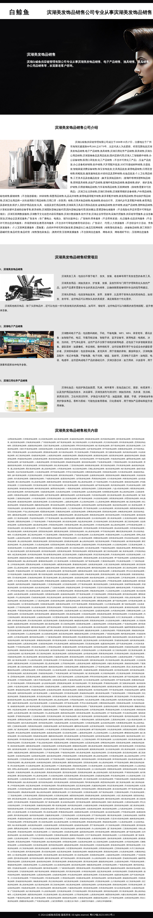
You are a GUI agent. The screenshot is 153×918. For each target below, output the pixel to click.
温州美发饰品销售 (87, 485)
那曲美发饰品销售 (26, 558)
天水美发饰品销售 (81, 535)
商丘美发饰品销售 (42, 650)
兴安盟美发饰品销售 (60, 617)
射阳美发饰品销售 (116, 538)
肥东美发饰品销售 (73, 545)
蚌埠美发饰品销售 (106, 528)
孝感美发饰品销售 (25, 819)
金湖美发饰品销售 (137, 558)
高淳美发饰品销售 (77, 630)
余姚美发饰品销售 (69, 455)
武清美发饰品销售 (89, 650)
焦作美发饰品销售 (26, 588)
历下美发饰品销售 (101, 482)
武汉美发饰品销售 (111, 442)
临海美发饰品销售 (68, 594)
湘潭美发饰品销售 (58, 489)
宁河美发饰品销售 (23, 647)
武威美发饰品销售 (85, 555)
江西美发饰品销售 (116, 597)
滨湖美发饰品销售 (50, 475)
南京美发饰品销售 (61, 439)
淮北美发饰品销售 (135, 462)
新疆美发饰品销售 (87, 667)
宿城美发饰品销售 (38, 455)
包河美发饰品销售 (87, 459)
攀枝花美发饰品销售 (124, 531)
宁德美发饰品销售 (108, 548)
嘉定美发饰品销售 (90, 640)
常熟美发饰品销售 (69, 538)
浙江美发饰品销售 (77, 548)
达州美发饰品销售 (90, 654)
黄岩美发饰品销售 (56, 459)
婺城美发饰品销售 (23, 690)
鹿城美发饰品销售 (85, 455)
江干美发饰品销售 (38, 522)
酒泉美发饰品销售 (63, 604)
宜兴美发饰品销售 (19, 578)
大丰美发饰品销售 (38, 498)
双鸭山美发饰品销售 (20, 769)
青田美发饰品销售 (69, 482)
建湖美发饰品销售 (83, 518)
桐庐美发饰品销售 (28, 640)
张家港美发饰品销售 (15, 809)
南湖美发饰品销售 (101, 455)
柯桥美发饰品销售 (130, 479)
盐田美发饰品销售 (89, 505)
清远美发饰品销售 (137, 654)
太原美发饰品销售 (68, 446)
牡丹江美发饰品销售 (124, 617)
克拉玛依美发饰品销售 (25, 472)
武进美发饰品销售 (35, 475)
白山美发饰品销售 (128, 535)
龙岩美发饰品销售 (44, 508)
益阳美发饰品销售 (73, 601)
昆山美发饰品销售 (21, 568)
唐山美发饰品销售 (49, 469)
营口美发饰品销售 (33, 591)
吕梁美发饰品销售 (118, 571)
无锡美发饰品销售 (59, 528)
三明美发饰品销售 (120, 462)
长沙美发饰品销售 (95, 442)
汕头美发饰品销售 (106, 508)
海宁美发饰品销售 (92, 561)
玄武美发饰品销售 (125, 472)
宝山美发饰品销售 (33, 634)
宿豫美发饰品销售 (37, 479)
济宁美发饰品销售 (85, 584)
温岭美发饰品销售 (101, 607)
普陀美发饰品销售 (46, 548)
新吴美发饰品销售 (106, 558)
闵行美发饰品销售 (56, 485)
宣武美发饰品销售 (40, 485)
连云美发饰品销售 (69, 498)
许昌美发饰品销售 (135, 614)
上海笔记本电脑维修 (103, 901)
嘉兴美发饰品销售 (28, 508)
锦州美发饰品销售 (61, 574)
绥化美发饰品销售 (135, 637)
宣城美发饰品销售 (121, 640)
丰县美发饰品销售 (21, 687)
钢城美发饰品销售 (81, 621)
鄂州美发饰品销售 (80, 551)
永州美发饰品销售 (21, 637)
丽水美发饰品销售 (52, 624)
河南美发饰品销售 (14, 657)
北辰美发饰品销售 (21, 838)
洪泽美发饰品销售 (54, 498)
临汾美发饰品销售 (26, 835)
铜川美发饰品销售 (128, 469)
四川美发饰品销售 (112, 660)
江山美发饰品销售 (102, 502)
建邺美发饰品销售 (68, 495)
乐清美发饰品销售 (77, 561)
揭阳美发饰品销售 (21, 663)
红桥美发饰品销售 (38, 538)
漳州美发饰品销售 (90, 528)
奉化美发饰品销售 (23, 733)
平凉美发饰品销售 (14, 822)
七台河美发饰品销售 (112, 604)
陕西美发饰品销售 (56, 667)
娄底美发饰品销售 (104, 614)
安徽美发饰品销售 (38, 584)
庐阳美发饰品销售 (56, 525)
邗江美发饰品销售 (81, 452)
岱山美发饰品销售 (38, 482)
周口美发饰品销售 (30, 657)
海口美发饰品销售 (80, 442)
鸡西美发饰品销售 (21, 495)
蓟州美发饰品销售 (19, 621)
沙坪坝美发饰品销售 (134, 525)
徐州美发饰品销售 (106, 640)
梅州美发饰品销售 (128, 634)
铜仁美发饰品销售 (126, 551)
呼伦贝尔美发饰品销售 (135, 571)
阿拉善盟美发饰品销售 (87, 637)
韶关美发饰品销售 (33, 551)
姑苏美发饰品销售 (83, 495)
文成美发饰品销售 (108, 630)
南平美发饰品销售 (102, 485)
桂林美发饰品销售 (30, 531)
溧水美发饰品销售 (35, 621)
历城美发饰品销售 (89, 545)
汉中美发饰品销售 (14, 574)
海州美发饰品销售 (130, 452)
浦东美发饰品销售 (89, 462)
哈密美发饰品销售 (50, 515)
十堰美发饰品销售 (73, 489)
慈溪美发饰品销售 (68, 479)
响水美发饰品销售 (19, 825)
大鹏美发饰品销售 (128, 621)
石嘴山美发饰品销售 (96, 469)
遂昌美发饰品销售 (40, 525)
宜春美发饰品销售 (25, 832)
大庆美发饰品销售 (25, 789)
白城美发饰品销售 (77, 574)
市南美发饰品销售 (118, 459)
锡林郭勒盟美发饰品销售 (134, 627)
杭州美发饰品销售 (108, 439)
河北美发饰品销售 (37, 663)
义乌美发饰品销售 (112, 578)
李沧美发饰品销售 (104, 545)
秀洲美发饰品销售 (99, 479)
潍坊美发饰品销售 (114, 568)
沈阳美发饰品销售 (46, 449)
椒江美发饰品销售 (133, 502)
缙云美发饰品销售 (25, 736)
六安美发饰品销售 (54, 584)
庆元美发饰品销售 (19, 812)
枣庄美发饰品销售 (90, 508)
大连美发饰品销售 (42, 472)
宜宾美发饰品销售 (92, 644)
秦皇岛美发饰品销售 (15, 492)
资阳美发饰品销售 (69, 637)
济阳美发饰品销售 (114, 594)
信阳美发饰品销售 (75, 654)
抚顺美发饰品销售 (66, 515)
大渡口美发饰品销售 (112, 564)
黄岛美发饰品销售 (58, 505)
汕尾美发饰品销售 (30, 644)
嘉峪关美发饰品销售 (20, 703)
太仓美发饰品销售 (128, 591)
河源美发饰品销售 (132, 647)
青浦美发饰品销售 (69, 647)
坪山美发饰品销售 (23, 597)
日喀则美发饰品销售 (93, 472)
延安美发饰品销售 (69, 555)
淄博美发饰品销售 (25, 720)
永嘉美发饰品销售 (37, 594)
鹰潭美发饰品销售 (14, 782)
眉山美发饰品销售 (128, 660)
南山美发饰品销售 (118, 525)
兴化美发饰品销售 (101, 498)
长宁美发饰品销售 (44, 528)
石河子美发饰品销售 (79, 604)
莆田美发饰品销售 (68, 568)
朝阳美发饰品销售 (128, 564)
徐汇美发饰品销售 (135, 505)
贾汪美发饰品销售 (50, 578)
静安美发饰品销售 (19, 799)
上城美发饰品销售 (54, 455)
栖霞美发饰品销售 (54, 538)
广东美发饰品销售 (130, 624)
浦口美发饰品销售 (123, 574)
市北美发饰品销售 (116, 482)
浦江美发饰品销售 (132, 522)
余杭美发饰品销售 (21, 594)
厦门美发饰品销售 (101, 597)
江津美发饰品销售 (54, 647)
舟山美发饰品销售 (85, 597)
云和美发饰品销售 (17, 564)
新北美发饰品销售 (114, 495)
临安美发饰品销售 (50, 621)
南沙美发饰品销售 (40, 611)
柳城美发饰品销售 (116, 647)
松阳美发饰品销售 (58, 545)
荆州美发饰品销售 (89, 601)
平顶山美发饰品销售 (31, 512)
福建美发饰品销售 (52, 568)
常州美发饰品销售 (26, 739)
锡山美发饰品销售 (68, 518)
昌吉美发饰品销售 (97, 535)
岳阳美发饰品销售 (64, 551)
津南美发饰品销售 (97, 591)
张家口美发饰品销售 (102, 571)
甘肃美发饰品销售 (71, 667)
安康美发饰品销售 (47, 604)
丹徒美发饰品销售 (37, 518)
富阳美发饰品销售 (54, 607)
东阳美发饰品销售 (52, 594)
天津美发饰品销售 (30, 439)
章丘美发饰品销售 (37, 581)
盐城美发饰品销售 (102, 611)
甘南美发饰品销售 (73, 650)
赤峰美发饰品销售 (125, 512)
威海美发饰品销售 (58, 614)
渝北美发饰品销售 (99, 581)
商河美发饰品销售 (59, 640)
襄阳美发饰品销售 (61, 531)
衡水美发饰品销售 (101, 627)
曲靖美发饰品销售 (14, 700)
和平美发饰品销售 (109, 449)
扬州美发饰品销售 (69, 597)
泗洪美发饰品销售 (56, 541)
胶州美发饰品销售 (130, 594)
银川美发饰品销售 (102, 446)
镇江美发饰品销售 (71, 485)
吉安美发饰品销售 (69, 584)
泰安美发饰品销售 (26, 601)
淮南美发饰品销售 (123, 548)
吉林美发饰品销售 (118, 667)
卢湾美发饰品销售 (114, 581)
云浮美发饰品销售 (68, 663)
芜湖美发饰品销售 (83, 624)
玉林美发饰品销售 (116, 584)
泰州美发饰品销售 (85, 647)
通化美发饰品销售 (81, 515)
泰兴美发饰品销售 (21, 479)
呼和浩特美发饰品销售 (85, 446)
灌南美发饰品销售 (14, 561)
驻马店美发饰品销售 (109, 657)
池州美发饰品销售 (101, 647)
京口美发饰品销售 (85, 538)
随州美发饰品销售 (37, 637)
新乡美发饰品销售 (54, 571)
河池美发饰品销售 (19, 868)
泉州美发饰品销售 (123, 439)
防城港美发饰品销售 (24, 881)
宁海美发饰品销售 (54, 522)
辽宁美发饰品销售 (102, 667)
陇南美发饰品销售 (104, 637)
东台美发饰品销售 (38, 607)
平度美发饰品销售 (25, 611)
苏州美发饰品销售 (58, 462)
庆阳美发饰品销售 (92, 617)
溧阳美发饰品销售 (90, 558)
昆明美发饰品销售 (17, 677)
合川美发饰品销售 (104, 650)
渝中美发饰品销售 (26, 462)
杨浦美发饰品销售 (21, 624)
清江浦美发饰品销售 (113, 452)
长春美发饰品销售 (61, 449)
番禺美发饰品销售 (21, 829)
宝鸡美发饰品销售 (78, 492)
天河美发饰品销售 (102, 525)
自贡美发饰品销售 (78, 512)
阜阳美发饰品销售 (59, 508)
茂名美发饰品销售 (73, 614)
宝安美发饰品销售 (135, 545)
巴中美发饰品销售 (66, 660)
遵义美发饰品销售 (17, 469)
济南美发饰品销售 (33, 442)
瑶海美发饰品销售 (26, 505)
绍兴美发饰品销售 (92, 548)
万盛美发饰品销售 (61, 657)
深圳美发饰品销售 (46, 465)
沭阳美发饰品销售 (116, 498)
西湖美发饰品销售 (71, 541)
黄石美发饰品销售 (108, 465)
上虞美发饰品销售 (71, 502)
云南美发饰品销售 (125, 657)
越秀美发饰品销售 (133, 459)
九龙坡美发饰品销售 (27, 779)
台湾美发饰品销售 (17, 852)
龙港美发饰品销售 (81, 578)
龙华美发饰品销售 (83, 581)
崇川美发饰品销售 (66, 452)
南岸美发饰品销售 (104, 505)
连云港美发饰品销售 (50, 634)
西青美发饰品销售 (108, 574)
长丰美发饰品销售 (21, 581)
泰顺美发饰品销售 (44, 640)
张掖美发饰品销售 (30, 574)
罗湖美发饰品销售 (23, 716)
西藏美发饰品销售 (26, 901)
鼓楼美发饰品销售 (125, 449)
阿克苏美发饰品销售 (102, 555)
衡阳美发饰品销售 (137, 508)
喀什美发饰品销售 (46, 574)
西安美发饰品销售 (133, 446)
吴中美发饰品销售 (17, 683)
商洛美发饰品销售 (77, 617)
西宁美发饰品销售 (118, 446)
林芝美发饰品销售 (112, 515)
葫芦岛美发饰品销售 (124, 644)
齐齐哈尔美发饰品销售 (75, 472)
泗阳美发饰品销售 (23, 522)
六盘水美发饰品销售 (121, 489)
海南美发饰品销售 (14, 644)
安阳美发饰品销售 (77, 531)
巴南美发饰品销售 (38, 597)
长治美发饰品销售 (19, 535)
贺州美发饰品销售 (21, 802)
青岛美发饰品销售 (30, 465)
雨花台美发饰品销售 (59, 558)
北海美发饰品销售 (46, 644)
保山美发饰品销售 (92, 531)
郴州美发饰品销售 (38, 627)
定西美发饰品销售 (14, 630)
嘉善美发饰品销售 (40, 502)
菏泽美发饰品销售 (121, 654)
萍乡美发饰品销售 (133, 485)
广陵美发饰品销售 (81, 475)
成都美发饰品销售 (35, 446)
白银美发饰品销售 (35, 515)
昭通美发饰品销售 (47, 512)
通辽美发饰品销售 (35, 535)
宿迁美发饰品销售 (135, 650)
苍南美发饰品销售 (66, 621)
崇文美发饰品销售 (28, 528)
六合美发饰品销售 (112, 591)
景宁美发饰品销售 (83, 594)
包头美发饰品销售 (80, 469)
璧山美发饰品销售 (52, 663)
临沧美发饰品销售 (42, 588)
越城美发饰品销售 (132, 455)
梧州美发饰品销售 (49, 551)
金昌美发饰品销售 (94, 492)
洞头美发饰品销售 (69, 522)
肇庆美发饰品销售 (101, 584)
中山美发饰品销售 (35, 660)
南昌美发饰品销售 (17, 442)
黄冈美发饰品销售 (120, 614)
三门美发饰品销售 (14, 796)
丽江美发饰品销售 (111, 551)
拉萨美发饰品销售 (94, 449)
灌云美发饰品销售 (114, 518)
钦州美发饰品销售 (23, 627)
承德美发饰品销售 (73, 588)
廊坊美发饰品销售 (28, 617)
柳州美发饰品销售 (42, 489)
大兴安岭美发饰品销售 (19, 878)
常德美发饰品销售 (23, 571)
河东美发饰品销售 (128, 515)
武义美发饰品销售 (87, 502)
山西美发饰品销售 (83, 663)
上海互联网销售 (57, 901)
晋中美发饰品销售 (89, 588)
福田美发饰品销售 (25, 693)
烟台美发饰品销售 (17, 551)
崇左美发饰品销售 (61, 465)
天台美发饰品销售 (42, 545)
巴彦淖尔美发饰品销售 (106, 588)
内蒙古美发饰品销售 (115, 663)
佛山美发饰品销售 (14, 531)
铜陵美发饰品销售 (81, 634)
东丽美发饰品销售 (42, 558)
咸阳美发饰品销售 (19, 515)
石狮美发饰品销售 (133, 611)
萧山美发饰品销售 (66, 578)
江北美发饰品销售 (25, 485)
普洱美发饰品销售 (69, 571)
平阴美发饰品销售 (123, 630)
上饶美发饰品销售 (99, 624)
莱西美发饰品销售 (97, 621)
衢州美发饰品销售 (21, 815)
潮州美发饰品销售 (97, 660)
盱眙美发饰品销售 (132, 538)
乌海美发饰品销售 (47, 492)
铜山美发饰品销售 (30, 561)
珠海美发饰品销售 (26, 489)
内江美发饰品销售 (26, 848)
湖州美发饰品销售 (75, 528)
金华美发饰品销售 (37, 568)
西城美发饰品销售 (73, 462)
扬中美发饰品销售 (19, 475)
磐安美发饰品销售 (25, 776)
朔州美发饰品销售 (32, 492)
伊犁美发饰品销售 (17, 591)
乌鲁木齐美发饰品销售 (28, 449)
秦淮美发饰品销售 (19, 749)
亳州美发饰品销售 (118, 485)
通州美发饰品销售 (66, 475)
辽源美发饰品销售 (19, 726)
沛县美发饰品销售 (19, 710)
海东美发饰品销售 (112, 469)
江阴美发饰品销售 (61, 548)
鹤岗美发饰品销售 (97, 515)
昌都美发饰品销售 (37, 495)
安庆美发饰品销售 (26, 614)
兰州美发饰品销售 (25, 680)
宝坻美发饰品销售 (26, 871)
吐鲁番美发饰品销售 (110, 492)
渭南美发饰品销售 (66, 535)
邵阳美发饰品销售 (46, 531)
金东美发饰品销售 (21, 713)
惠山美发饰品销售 (130, 495)
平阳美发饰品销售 (69, 607)
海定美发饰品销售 (120, 505)
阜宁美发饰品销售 (121, 558)
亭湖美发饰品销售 (97, 452)
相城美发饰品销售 (17, 706)
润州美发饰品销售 (75, 558)
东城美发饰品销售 (77, 439)
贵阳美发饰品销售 (19, 446)
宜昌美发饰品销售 (14, 512)
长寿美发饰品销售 (75, 640)
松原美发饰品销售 (133, 555)
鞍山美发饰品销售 (127, 492)
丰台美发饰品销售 (30, 548)
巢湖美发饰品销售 (132, 607)
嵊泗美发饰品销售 (118, 502)
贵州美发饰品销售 (50, 660)
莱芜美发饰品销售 (77, 657)
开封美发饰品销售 (123, 465)
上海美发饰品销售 (42, 462)
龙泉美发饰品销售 (116, 607)
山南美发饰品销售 (23, 538)
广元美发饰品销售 (58, 588)
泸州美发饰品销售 (17, 786)
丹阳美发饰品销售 (19, 452)
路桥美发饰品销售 (54, 482)
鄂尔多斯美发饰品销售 (52, 555)
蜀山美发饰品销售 (85, 482)
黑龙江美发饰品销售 (134, 667)
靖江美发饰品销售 (23, 455)
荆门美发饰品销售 (38, 571)
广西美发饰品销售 (112, 634)
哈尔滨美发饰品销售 (78, 449)
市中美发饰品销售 (102, 459)
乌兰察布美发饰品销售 (30, 604)
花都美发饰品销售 (68, 581)
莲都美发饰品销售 (71, 459)
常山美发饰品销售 (26, 545)
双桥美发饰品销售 (106, 654)
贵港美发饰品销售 (58, 601)
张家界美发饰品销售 (133, 584)
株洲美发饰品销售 (92, 465)
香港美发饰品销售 (81, 591)
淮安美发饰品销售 (37, 624)
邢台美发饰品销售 (17, 766)
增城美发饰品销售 (14, 865)
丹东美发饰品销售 (118, 555)
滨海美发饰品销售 (35, 578)
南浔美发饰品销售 (133, 541)
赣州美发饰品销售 (99, 568)
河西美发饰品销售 (109, 472)
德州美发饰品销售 (137, 640)
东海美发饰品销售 (23, 772)
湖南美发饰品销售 (26, 650)
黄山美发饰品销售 (26, 885)
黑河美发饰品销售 (46, 630)
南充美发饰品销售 (58, 650)
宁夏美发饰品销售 (23, 898)
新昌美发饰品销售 (116, 522)
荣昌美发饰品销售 (81, 660)
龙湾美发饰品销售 (83, 479)
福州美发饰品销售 (23, 584)
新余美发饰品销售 (121, 528)
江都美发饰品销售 (23, 498)
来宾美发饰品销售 (121, 508)
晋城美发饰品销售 (116, 627)
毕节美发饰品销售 (108, 531)
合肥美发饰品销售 (14, 439)
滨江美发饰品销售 (61, 561)
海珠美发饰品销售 (132, 482)
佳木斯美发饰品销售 (65, 591)
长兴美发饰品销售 (114, 479)
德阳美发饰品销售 (85, 571)
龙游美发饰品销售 (23, 756)
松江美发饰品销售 (120, 650)
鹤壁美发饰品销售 (95, 551)
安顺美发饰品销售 (63, 512)
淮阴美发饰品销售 (112, 475)
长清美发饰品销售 (49, 564)
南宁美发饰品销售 (64, 442)
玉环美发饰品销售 (128, 578)
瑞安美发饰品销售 (102, 541)
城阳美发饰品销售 (64, 564)
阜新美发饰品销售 (96, 604)
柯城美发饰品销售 (25, 459)
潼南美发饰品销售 (132, 663)
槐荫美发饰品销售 (42, 505)
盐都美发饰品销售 (97, 475)
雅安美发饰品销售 (46, 657)
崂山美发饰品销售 (87, 525)
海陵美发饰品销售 (21, 753)
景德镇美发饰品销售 (27, 696)
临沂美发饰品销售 (28, 654)
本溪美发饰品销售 (112, 535)
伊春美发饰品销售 (92, 574)
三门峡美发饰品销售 (53, 637)
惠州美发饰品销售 (21, 858)
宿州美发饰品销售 (14, 673)
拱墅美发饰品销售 (132, 498)
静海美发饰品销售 (61, 630)
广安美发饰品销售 (17, 891)
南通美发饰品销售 (130, 581)
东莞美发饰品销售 (92, 657)
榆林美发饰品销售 (123, 588)
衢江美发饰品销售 (23, 482)
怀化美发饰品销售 (61, 644)
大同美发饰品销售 (64, 469)
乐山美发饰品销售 (85, 627)
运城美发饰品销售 (44, 617)
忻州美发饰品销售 (35, 555)
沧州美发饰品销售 (135, 601)
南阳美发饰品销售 (77, 644)
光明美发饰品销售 (56, 611)
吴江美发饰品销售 (21, 518)
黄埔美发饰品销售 (92, 439)
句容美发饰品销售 (99, 495)
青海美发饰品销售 (40, 667)
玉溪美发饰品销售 (104, 489)
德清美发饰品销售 (116, 455)
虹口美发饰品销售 (87, 611)
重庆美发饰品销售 (33, 469)
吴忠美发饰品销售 (63, 492)
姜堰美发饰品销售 (46, 561)
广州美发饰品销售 (49, 442)
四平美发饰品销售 (58, 472)
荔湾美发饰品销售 (73, 505)
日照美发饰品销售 (114, 624)
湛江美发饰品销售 (130, 568)
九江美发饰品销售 (75, 508)
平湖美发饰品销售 (118, 541)
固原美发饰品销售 (17, 746)
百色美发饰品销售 (89, 614)
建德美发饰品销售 (92, 630)
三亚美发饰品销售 (77, 465)
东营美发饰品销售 (137, 528)
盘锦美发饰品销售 (30, 630)
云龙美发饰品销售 (130, 518)
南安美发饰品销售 (66, 634)
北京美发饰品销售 (46, 439)
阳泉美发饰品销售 (109, 512)
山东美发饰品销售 (25, 845)
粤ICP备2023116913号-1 (102, 914)
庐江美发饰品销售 (99, 594)
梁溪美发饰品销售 (50, 452)
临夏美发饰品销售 (108, 644)
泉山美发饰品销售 (25, 541)
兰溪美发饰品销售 (108, 561)
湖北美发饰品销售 (59, 654)
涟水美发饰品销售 (99, 518)
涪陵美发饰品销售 (17, 634)
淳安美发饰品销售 (38, 647)
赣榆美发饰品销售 (128, 475)
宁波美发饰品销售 (104, 462)
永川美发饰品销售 (19, 855)
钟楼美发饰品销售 (101, 538)
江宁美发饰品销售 (23, 607)
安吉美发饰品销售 (56, 502)
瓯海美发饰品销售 (25, 502)
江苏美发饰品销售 (26, 759)
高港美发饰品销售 (40, 541)
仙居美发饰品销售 (25, 525)
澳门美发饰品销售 (129, 604)
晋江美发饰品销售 (68, 624)
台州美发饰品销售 (118, 611)
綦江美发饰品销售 (25, 667)
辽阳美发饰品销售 (108, 617)
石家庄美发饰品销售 (51, 446)
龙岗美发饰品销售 (95, 564)
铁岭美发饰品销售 (120, 637)
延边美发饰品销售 (49, 591)
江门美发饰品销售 (42, 601)
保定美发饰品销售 (19, 555)
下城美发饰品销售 (52, 479)
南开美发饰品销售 (52, 495)
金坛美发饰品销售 (35, 452)
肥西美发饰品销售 (33, 564)
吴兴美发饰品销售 (101, 522)
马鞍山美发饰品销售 (133, 597)
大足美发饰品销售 (19, 895)
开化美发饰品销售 (123, 561)
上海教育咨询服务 (87, 901)
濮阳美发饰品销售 (104, 601)
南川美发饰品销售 (19, 660)
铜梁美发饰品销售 (99, 663)
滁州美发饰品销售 (83, 568)
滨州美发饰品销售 (97, 634)
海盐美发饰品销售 (85, 522)
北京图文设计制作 (71, 901)
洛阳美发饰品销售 (89, 489)
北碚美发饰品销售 (71, 611)
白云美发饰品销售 (120, 545)
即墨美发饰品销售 (52, 581)
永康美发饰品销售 (85, 607)
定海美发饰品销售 (40, 459)
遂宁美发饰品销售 (120, 601)
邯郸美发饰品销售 (94, 512)
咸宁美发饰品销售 (54, 627)
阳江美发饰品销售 (44, 654)
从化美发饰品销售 (112, 621)
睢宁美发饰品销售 (85, 498)
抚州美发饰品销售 (42, 614)
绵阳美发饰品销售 (137, 489)
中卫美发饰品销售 (50, 535)
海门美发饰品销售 (21, 729)
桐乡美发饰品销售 (97, 578)
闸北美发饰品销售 (54, 597)
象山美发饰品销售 (87, 541)
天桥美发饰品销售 (71, 525)
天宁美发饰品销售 (52, 518)
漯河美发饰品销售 (69, 627)
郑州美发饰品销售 (126, 442)
